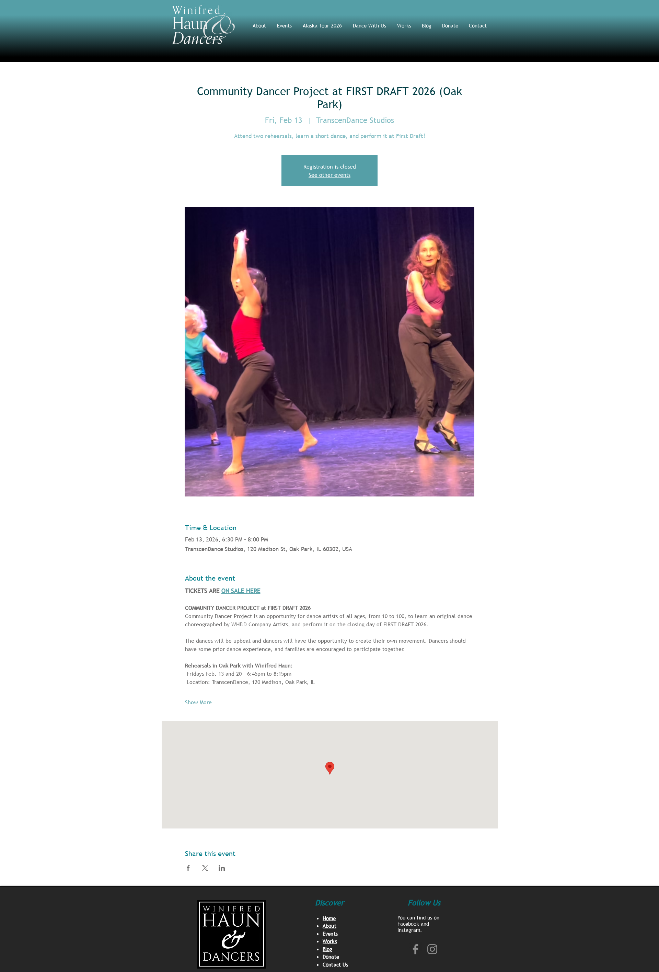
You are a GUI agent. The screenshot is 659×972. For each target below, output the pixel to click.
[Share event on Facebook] (188, 868)
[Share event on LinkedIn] (222, 868)
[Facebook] (415, 949)
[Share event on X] (205, 868)
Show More (198, 702)
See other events (329, 175)
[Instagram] (432, 949)
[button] (370, 25)
